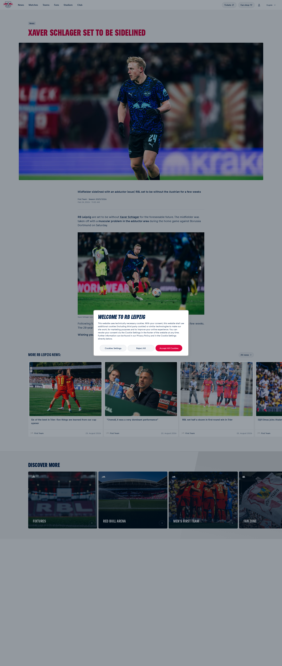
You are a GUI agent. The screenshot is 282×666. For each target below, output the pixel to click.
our (134, 335)
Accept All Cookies (169, 348)
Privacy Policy (143, 335)
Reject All (141, 348)
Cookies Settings (113, 348)
